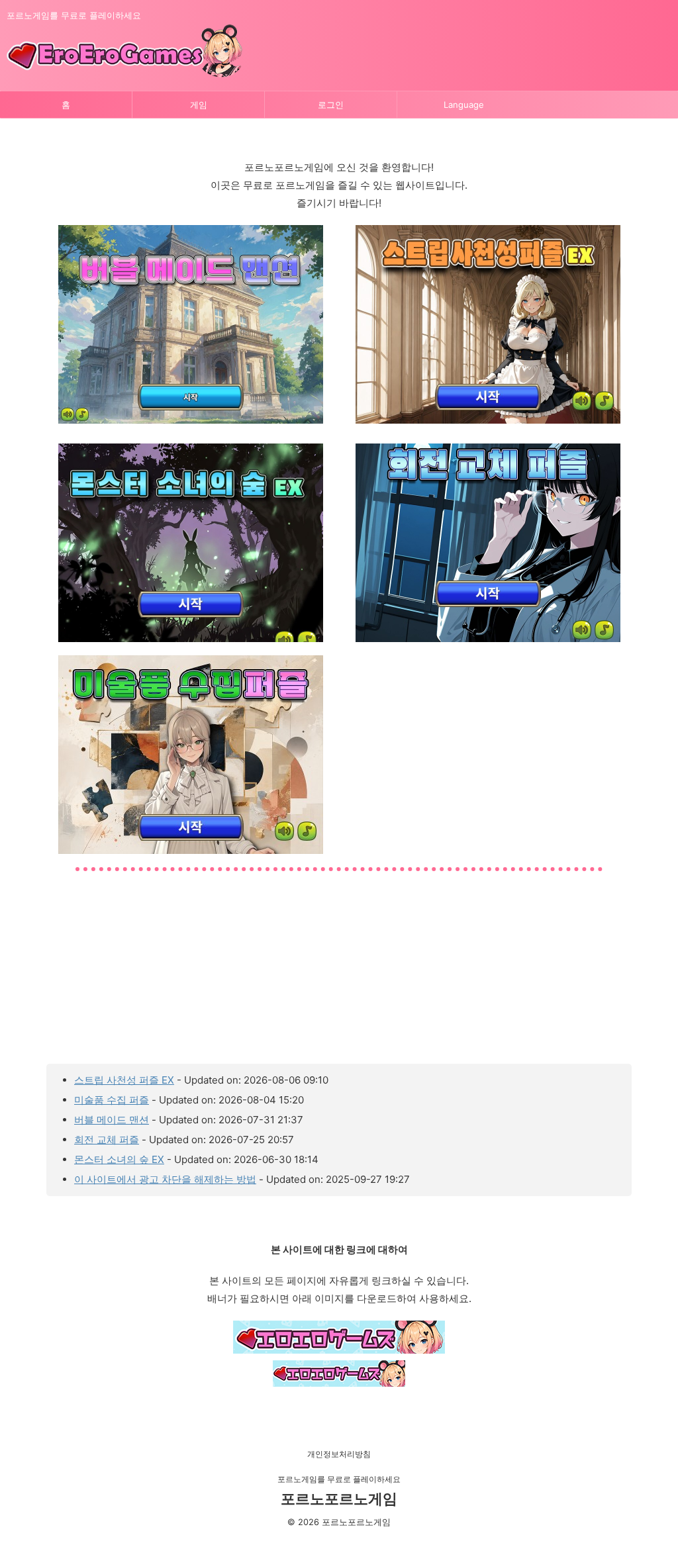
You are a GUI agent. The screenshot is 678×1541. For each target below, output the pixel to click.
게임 (198, 104)
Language (464, 104)
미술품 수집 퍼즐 (111, 1100)
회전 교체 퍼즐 (106, 1139)
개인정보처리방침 (339, 1454)
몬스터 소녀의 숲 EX (119, 1159)
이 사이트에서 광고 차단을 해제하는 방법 (165, 1179)
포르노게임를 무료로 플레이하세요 (339, 1479)
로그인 (331, 104)
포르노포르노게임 (339, 1498)
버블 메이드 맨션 (111, 1119)
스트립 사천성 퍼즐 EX (124, 1080)
